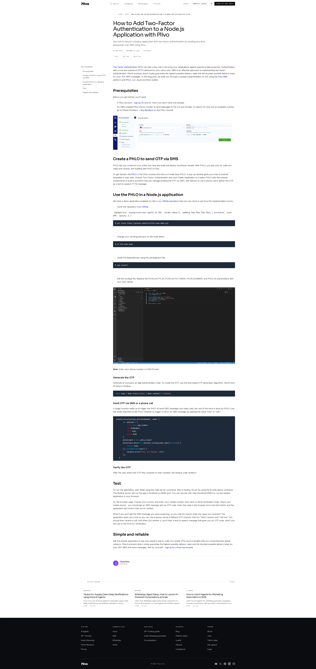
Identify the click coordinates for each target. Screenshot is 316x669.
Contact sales (200, 4)
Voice (115, 631)
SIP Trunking (86, 636)
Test (84, 88)
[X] (220, 664)
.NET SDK (125, 56)
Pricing (84, 649)
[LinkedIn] (229, 664)
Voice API (137, 56)
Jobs (209, 636)
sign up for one (141, 102)
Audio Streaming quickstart (155, 636)
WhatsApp (117, 640)
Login (185, 4)
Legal (209, 649)
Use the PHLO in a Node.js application (93, 83)
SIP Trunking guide (152, 631)
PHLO (128, 80)
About (209, 631)
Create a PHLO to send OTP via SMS (94, 76)
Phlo (116, 56)
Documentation (150, 640)
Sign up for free (224, 4)
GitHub (145, 207)
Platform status (182, 636)
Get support (212, 645)
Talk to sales (212, 640)
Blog (177, 631)
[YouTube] (216, 664)
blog (126, 14)
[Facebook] (225, 664)
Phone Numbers (87, 645)
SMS (114, 636)
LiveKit (178, 640)
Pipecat (179, 645)
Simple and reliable (90, 92)
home (120, 14)
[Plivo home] (85, 3)
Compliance (180, 649)
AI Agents (85, 631)
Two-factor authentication (125, 67)
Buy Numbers (147, 110)
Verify (115, 645)
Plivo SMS (222, 76)
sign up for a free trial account (179, 547)
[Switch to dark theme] (211, 4)
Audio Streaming (87, 640)
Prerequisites (88, 71)
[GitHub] (234, 664)
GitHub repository (170, 201)
